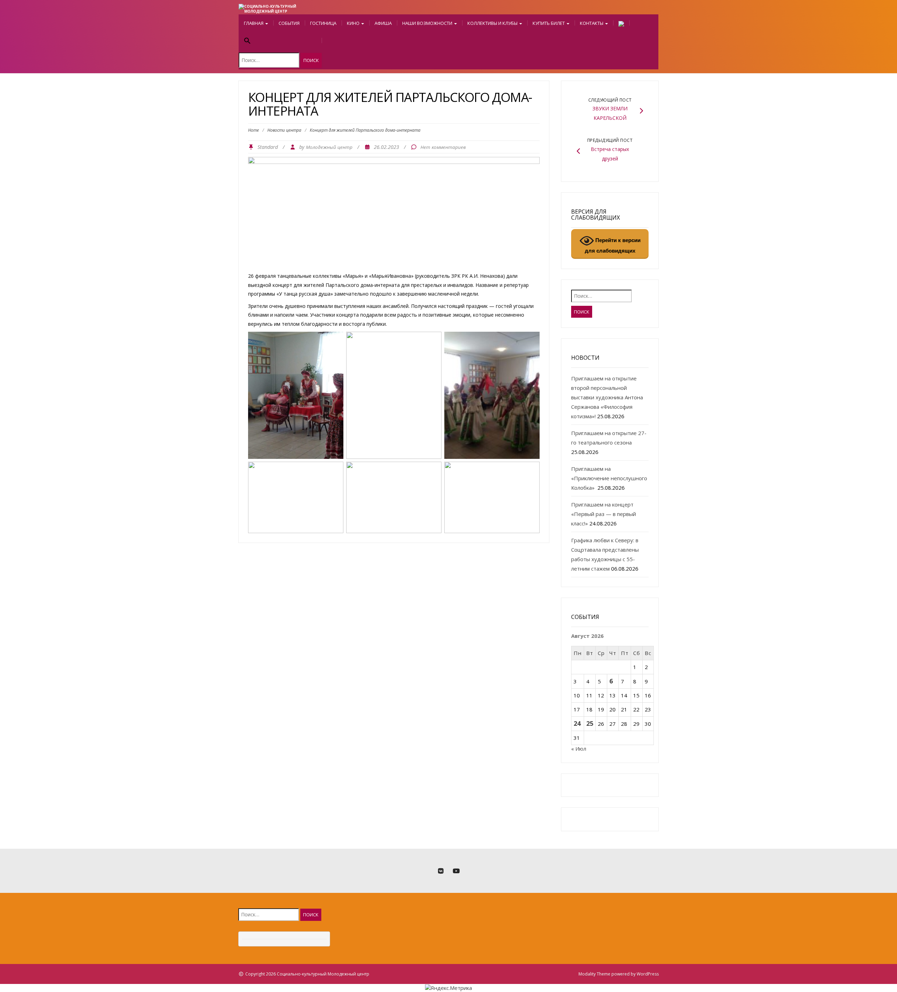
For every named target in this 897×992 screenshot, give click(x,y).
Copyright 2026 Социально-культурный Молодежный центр (307, 974)
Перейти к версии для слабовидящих (613, 245)
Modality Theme (594, 974)
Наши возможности (427, 23)
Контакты (592, 23)
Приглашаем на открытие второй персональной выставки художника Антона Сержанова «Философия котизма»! (607, 397)
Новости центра (284, 130)
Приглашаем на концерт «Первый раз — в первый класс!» (603, 514)
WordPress (648, 974)
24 (577, 723)
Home (253, 130)
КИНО (354, 23)
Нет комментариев (443, 147)
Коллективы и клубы (493, 23)
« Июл (578, 748)
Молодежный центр (329, 147)
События (289, 23)
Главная (254, 23)
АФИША (383, 23)
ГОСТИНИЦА (323, 23)
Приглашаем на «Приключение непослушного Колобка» (609, 478)
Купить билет (549, 23)
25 (589, 723)
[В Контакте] (441, 871)
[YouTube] (456, 871)
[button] (280, 41)
